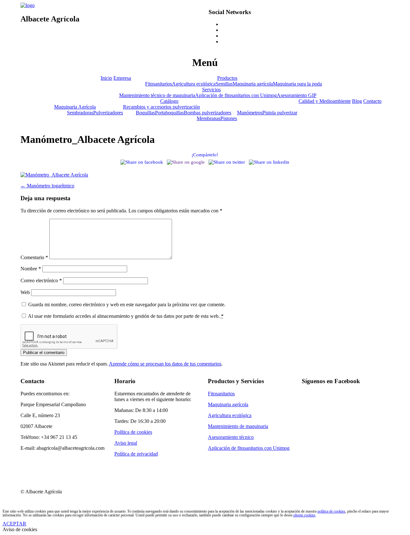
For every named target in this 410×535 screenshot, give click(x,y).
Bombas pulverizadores (207, 112)
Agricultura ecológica (194, 83)
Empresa (122, 78)
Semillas (224, 83)
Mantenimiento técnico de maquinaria (157, 95)
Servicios (211, 89)
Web (25, 292)
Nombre (30, 268)
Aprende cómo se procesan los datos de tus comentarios (165, 363)
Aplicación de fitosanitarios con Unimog (236, 95)
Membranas (208, 118)
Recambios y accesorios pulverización (161, 107)
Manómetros (249, 112)
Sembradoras (80, 112)
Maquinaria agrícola (253, 83)
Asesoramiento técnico (231, 437)
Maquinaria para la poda (297, 83)
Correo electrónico (41, 280)
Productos (227, 78)
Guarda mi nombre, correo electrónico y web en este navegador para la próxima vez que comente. (127, 304)
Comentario (34, 257)
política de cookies (331, 511)
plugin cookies (304, 515)
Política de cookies (133, 432)
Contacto (372, 101)
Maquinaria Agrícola (75, 107)
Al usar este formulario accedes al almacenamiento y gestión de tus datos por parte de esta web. (126, 316)
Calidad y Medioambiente (325, 101)
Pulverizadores (108, 112)
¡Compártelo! (205, 154)
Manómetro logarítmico (47, 185)
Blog (357, 101)
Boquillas (145, 112)
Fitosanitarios (158, 83)
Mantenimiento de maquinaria (238, 426)
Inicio (106, 78)
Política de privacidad (136, 454)
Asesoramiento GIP (296, 95)
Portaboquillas (169, 112)
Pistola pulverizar (279, 112)
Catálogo (169, 101)
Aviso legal (125, 443)
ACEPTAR (14, 523)
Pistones (228, 118)
